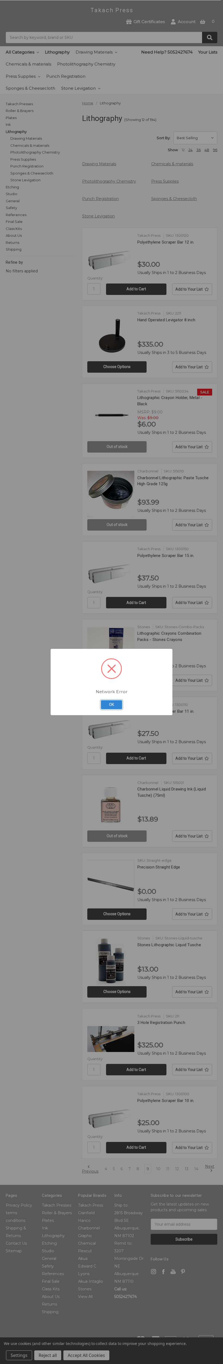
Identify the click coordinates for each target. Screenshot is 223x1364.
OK (111, 704)
